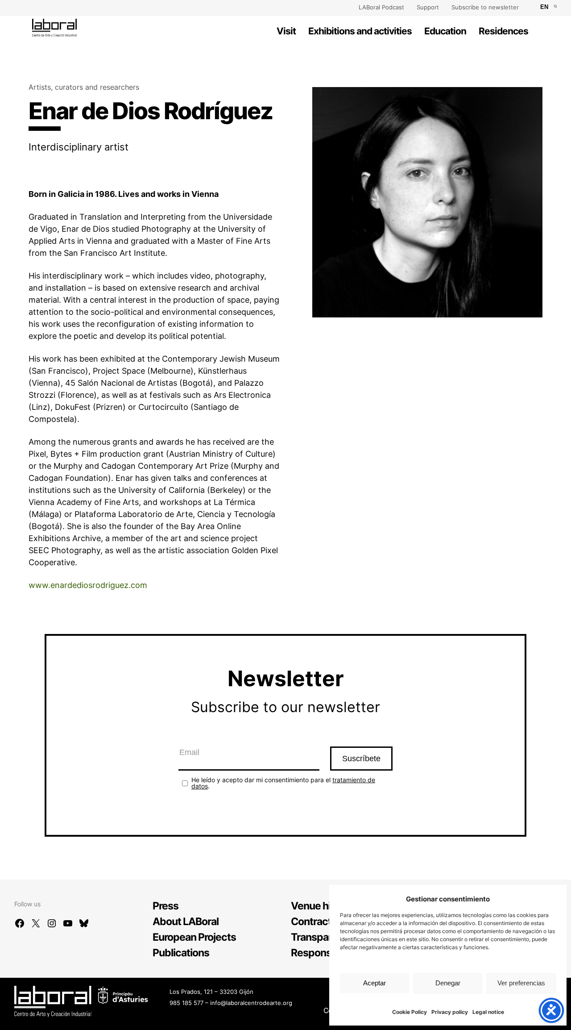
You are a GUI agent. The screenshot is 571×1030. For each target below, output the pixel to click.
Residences (503, 31)
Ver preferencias (521, 983)
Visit (286, 31)
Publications (181, 953)
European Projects (194, 937)
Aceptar (374, 983)
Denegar (447, 983)
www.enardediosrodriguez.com (88, 585)
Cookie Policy (409, 1012)
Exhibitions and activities (360, 31)
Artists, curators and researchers (84, 87)
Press (165, 906)
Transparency (322, 937)
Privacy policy (449, 1012)
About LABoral (186, 921)
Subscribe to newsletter (485, 7)
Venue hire (315, 906)
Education (445, 31)
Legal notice (488, 1012)
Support (428, 7)
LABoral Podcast (381, 7)
